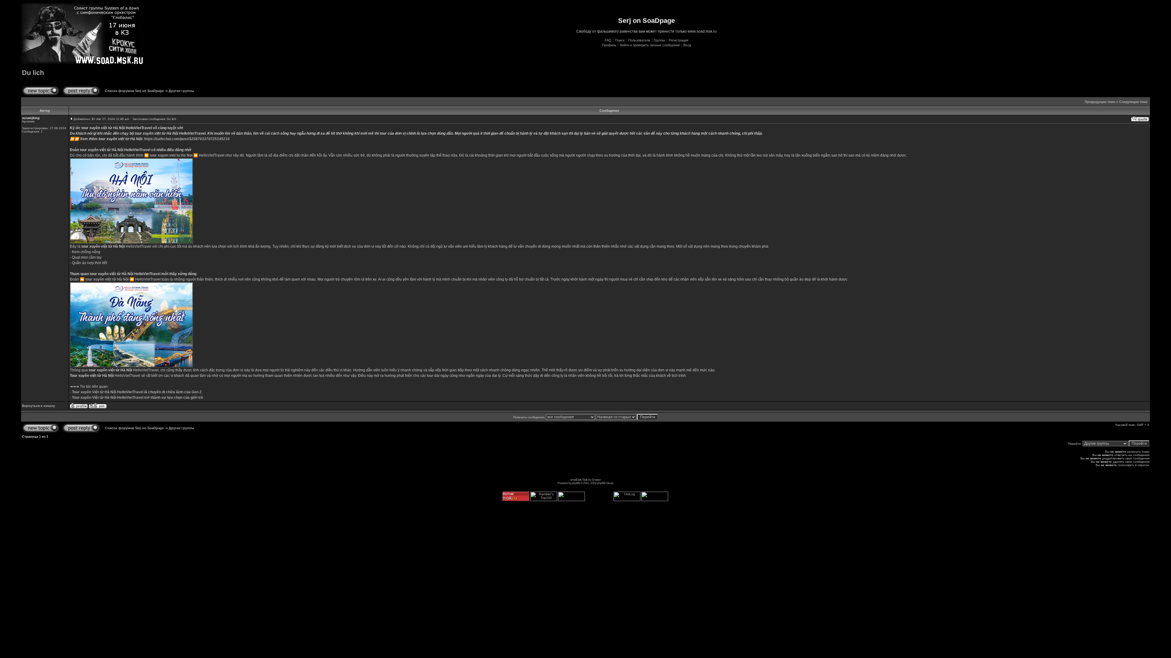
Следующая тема (1133, 102)
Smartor (596, 479)
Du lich (33, 72)
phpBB (576, 483)
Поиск (620, 40)
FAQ (608, 40)
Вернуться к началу (38, 406)
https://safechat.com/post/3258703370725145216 (187, 139)
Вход (687, 45)
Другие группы (181, 91)
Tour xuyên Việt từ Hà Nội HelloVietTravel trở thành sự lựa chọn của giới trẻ (137, 397)
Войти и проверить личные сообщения (650, 45)
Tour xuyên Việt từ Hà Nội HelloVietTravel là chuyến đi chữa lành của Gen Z (137, 392)
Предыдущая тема (1100, 102)
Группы (659, 40)
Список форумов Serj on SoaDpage (134, 91)
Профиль (609, 45)
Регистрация (678, 40)
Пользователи (639, 40)
